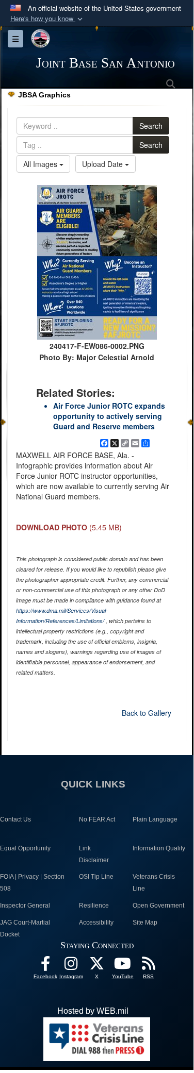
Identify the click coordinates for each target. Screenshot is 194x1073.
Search (151, 126)
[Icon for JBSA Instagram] (71, 966)
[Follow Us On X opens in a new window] (97, 966)
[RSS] (148, 966)
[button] (47, 18)
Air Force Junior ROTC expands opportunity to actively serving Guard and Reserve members (109, 415)
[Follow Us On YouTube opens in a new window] (123, 966)
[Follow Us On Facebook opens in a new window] (45, 966)
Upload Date (103, 164)
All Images (41, 164)
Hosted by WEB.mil (92, 1011)
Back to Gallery (146, 713)
